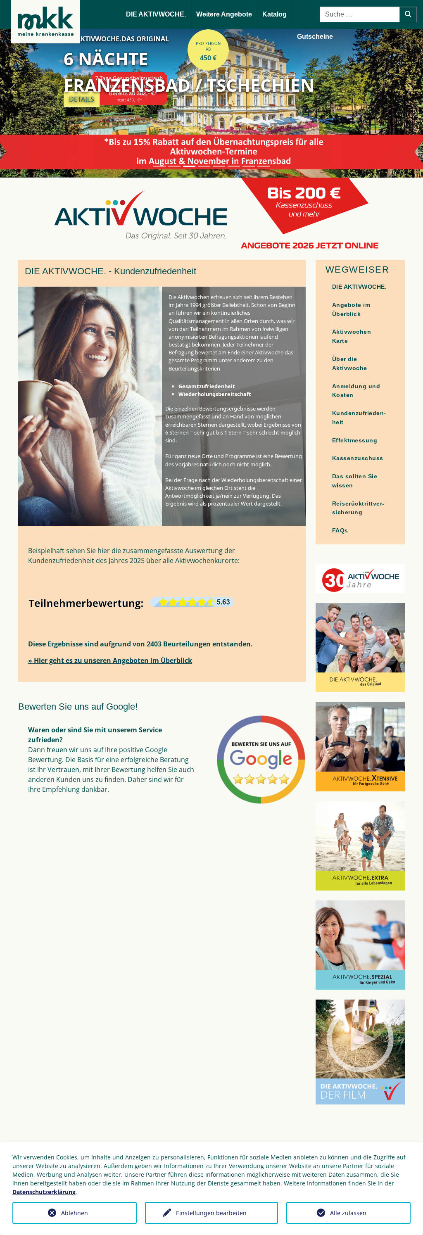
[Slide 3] (189, 166)
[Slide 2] (174, 166)
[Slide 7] (248, 166)
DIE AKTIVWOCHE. (156, 14)
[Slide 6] (234, 166)
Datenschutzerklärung (44, 1192)
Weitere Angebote (224, 14)
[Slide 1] (159, 166)
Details (81, 99)
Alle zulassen (348, 1213)
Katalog (274, 14)
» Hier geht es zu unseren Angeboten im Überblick (110, 660)
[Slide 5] (219, 166)
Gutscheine (315, 36)
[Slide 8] (263, 166)
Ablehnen (74, 1213)
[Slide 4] (204, 166)
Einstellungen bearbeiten (211, 1213)
